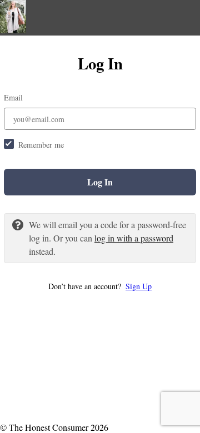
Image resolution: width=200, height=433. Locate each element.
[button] (100, 286)
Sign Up (139, 286)
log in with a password (133, 238)
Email (13, 97)
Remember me (41, 144)
